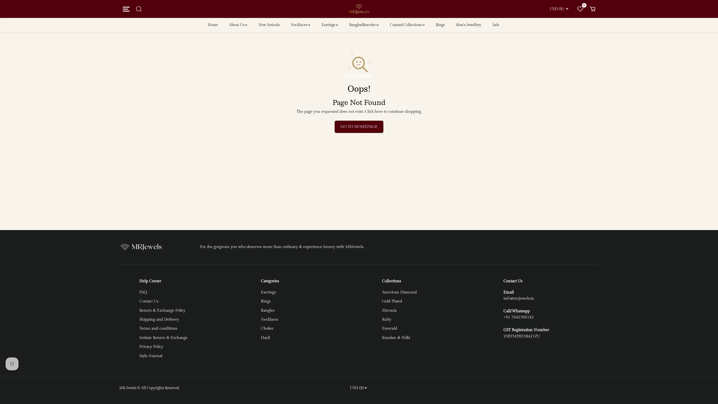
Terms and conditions (158, 328)
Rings (440, 25)
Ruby (386, 319)
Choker (267, 328)
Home (213, 25)
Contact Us (148, 301)
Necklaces (299, 25)
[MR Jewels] (359, 9)
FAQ (143, 292)
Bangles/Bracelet (362, 25)
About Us (237, 25)
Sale (496, 25)
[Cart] (592, 9)
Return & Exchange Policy (162, 310)
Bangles (268, 310)
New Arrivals (269, 25)
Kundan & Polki (396, 338)
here (379, 111)
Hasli (265, 338)
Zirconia (389, 310)
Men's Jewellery (468, 25)
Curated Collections (406, 25)
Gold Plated (392, 301)
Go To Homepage (359, 127)
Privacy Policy (151, 347)
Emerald (389, 328)
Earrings (328, 25)
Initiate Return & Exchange (163, 338)
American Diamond (399, 292)
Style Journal (150, 356)
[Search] (139, 9)
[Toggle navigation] (125, 9)
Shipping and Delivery (159, 319)
